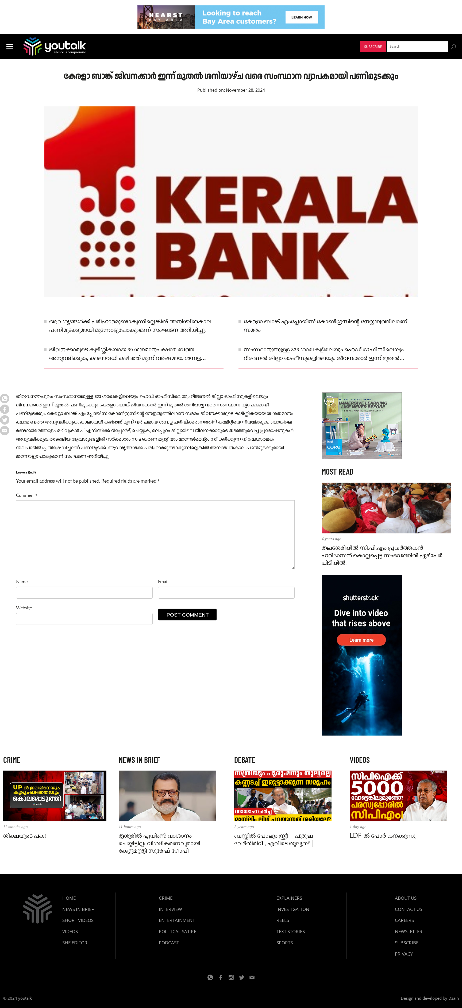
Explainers (289, 898)
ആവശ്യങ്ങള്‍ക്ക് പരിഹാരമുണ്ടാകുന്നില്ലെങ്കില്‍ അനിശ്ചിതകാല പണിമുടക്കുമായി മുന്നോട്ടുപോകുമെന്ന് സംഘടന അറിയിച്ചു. (130, 326)
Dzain (453, 998)
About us (406, 898)
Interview (170, 909)
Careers (404, 920)
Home (69, 898)
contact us (408, 909)
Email (163, 582)
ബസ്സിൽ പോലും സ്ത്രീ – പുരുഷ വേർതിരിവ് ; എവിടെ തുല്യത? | (274, 840)
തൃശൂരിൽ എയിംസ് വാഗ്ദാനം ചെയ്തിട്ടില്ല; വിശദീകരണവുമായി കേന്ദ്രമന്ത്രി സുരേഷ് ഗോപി (159, 844)
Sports (284, 943)
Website (24, 608)
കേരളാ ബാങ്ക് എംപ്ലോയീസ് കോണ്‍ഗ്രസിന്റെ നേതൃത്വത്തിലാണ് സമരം (325, 326)
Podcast (169, 943)
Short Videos (78, 920)
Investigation (292, 909)
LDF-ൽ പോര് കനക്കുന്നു (382, 836)
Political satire (177, 931)
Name (22, 582)
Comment (26, 495)
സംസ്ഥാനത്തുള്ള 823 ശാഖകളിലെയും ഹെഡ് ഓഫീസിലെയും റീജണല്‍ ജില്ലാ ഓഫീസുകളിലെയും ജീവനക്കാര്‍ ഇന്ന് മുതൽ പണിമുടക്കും (324, 354)
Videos (70, 931)
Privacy (404, 954)
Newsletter (408, 931)
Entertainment (177, 920)
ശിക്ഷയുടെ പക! (24, 836)
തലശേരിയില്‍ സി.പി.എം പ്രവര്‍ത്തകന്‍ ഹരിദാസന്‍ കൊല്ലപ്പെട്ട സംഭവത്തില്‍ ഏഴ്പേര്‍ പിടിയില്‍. (382, 556)
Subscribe (373, 46)
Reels (282, 920)
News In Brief (78, 909)
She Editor (74, 943)
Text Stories (290, 931)
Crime (165, 898)
